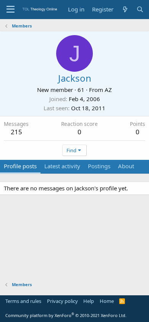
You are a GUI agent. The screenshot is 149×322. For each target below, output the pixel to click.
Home (107, 301)
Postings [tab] (99, 166)
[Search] (140, 9)
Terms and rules (23, 301)
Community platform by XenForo (65, 315)
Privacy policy (62, 301)
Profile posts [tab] (20, 166)
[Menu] (10, 9)
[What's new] (124, 9)
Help (88, 301)
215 (16, 131)
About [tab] (126, 166)
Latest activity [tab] (62, 166)
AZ (108, 89)
